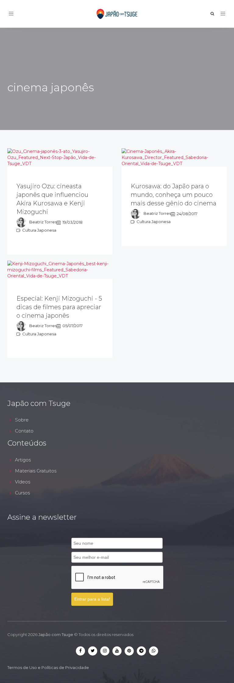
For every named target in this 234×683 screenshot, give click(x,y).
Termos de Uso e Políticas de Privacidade (48, 667)
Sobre (22, 420)
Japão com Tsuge (55, 634)
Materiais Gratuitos (35, 471)
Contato (24, 431)
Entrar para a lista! (92, 599)
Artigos (23, 460)
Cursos (22, 493)
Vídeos (22, 482)
